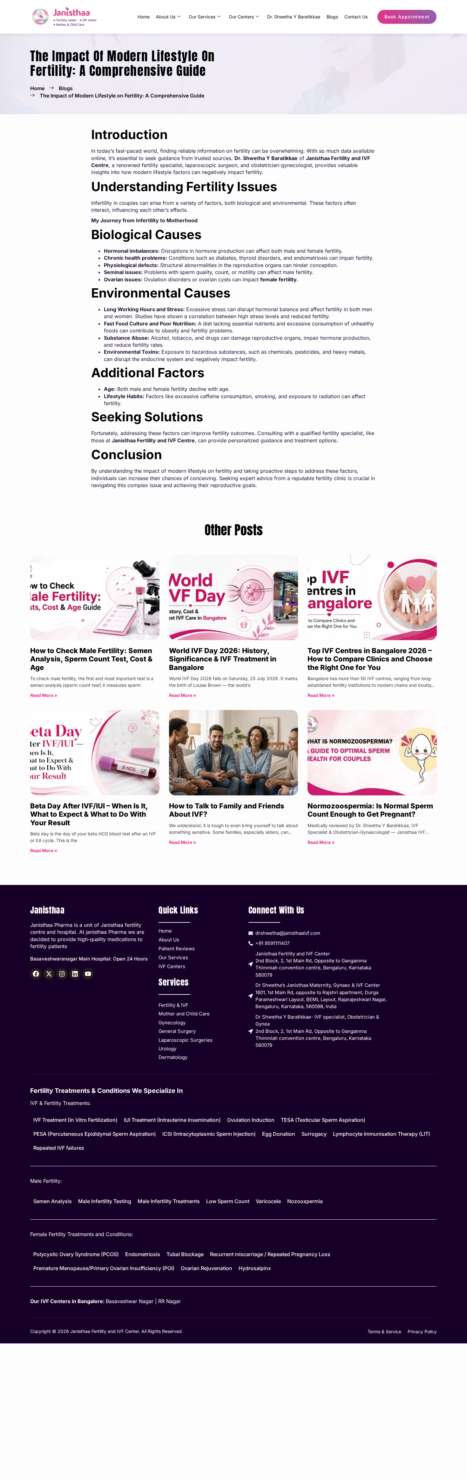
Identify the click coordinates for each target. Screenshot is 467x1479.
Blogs (332, 16)
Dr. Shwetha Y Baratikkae (293, 16)
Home (144, 16)
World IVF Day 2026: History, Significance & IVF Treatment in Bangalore (222, 659)
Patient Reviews (177, 949)
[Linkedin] (75, 974)
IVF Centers (172, 966)
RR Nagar (169, 1301)
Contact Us (356, 16)
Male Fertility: (46, 1181)
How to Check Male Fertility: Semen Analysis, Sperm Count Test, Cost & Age (91, 659)
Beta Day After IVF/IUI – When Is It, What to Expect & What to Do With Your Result (89, 814)
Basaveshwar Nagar (129, 1301)
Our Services (202, 16)
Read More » (43, 695)
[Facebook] (36, 974)
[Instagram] (62, 974)
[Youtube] (88, 974)
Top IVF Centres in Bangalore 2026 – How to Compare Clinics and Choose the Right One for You (370, 659)
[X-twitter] (49, 974)
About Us (165, 16)
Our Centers (241, 16)
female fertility (278, 279)
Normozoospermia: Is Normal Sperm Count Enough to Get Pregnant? (370, 810)
